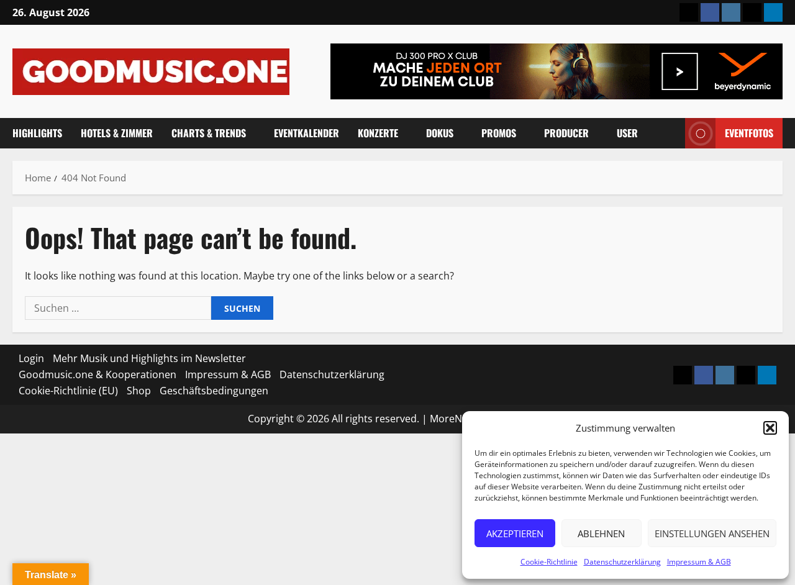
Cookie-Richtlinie (549, 561)
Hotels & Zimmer (117, 132)
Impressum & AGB (699, 561)
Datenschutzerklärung (622, 561)
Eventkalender (306, 132)
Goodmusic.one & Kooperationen (97, 374)
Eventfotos (749, 132)
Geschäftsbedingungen (214, 390)
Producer (566, 132)
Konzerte (378, 132)
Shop (139, 390)
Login (31, 358)
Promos (498, 132)
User (627, 132)
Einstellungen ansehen (712, 533)
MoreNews (455, 418)
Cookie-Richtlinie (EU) (68, 390)
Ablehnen (601, 533)
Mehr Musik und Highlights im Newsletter (149, 358)
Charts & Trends (208, 132)
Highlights (37, 132)
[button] (770, 428)
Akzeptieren (514, 533)
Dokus (439, 132)
